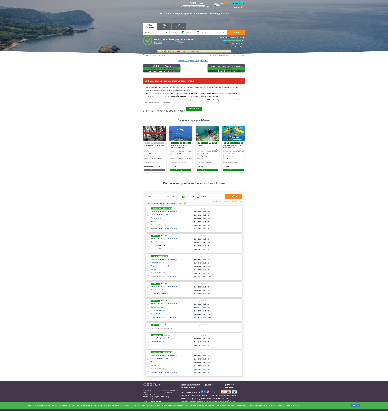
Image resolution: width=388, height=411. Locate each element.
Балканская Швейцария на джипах (162, 249)
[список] (243, 55)
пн (146, 143)
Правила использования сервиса (190, 384)
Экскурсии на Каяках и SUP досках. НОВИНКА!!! (232, 146)
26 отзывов (233, 151)
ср (152, 143)
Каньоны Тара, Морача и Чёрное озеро (164, 211)
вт (149, 143)
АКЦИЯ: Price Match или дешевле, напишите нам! (162, 68)
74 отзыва (181, 151)
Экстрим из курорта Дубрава (194, 120)
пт (157, 143)
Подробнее (158, 43)
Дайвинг (199, 145)
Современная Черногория (160, 293)
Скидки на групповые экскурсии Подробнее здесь (226, 68)
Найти (235, 32)
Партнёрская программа (188, 387)
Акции (215, 3)
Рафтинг (154, 221)
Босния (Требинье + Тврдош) (160, 314)
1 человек (204, 196)
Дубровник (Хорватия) (158, 225)
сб (160, 143)
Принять (356, 405)
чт (155, 143)
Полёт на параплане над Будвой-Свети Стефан (178, 146)
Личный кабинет (236, 3)
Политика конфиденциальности (190, 386)
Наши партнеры (229, 384)
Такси (164, 28)
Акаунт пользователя (193, 392)
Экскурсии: (238, 7)
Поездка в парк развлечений (154, 145)
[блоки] (239, 55)
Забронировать (154, 170)
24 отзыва (208, 151)
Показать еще (194, 109)
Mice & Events (179, 28)
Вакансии (208, 386)
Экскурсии (150, 28)
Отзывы (223, 3)
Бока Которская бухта (158, 245)
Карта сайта (208, 384)
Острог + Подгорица (157, 310)
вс (163, 143)
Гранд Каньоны (156, 218)
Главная (146, 55)
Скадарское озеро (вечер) (160, 266)
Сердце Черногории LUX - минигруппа (163, 276)
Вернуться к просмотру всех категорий (164, 110)
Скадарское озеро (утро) (159, 214)
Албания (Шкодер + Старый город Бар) (164, 228)
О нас (182, 392)
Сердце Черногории (157, 242)
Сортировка (213, 56)
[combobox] (156, 32)
